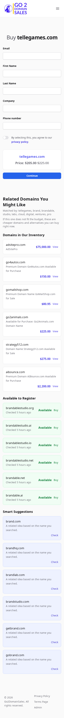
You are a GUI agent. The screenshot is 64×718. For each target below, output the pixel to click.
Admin (38, 707)
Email (6, 48)
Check (54, 535)
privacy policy (19, 141)
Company (9, 100)
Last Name (9, 83)
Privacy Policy (42, 696)
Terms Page (41, 701)
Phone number (12, 118)
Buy (56, 410)
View (55, 246)
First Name (9, 66)
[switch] (6, 137)
